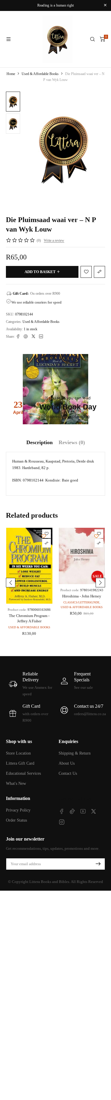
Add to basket (40, 272)
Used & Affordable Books (40, 74)
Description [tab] (39, 442)
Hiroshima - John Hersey (81, 596)
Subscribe (98, 864)
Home (11, 74)
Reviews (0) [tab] (72, 442)
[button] (10, 582)
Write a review (54, 240)
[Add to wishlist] (14, 100)
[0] (102, 39)
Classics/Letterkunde (81, 602)
